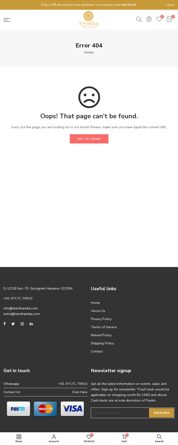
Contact (97, 351)
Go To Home (89, 139)
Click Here (79, 392)
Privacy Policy (101, 319)
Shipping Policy (102, 343)
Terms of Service (104, 327)
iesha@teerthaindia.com (21, 313)
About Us (98, 310)
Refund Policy (101, 335)
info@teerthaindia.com (20, 308)
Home (89, 52)
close (9, 5)
